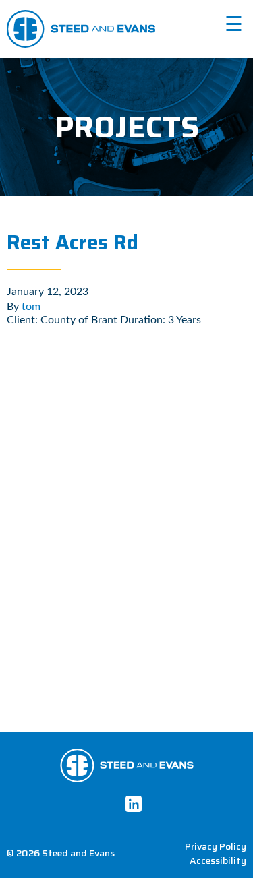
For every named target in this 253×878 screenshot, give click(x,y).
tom (31, 306)
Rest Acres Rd (72, 242)
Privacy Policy (215, 847)
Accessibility (218, 861)
